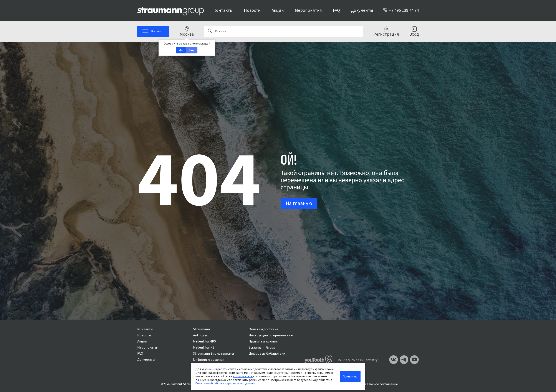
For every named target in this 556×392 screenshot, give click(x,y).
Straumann (201, 329)
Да (181, 50)
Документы (362, 10)
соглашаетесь (243, 376)
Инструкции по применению (271, 335)
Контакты (223, 10)
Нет (191, 50)
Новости (252, 10)
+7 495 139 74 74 (404, 10)
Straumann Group (262, 347)
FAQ (336, 10)
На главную (299, 203)
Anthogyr (200, 335)
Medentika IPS (203, 347)
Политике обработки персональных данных (225, 383)
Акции (278, 10)
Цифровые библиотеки (267, 353)
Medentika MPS (204, 341)
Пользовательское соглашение (373, 384)
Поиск (210, 31)
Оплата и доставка (263, 329)
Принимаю (350, 376)
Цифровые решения (208, 359)
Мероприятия (308, 10)
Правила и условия (263, 341)
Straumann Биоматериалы (213, 353)
